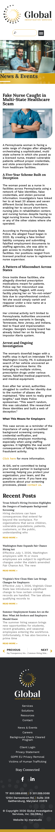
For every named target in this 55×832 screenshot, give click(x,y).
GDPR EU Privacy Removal (27, 756)
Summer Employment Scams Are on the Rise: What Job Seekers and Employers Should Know (26, 615)
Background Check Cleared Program (27, 738)
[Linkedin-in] (32, 779)
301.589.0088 (41, 793)
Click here (9, 458)
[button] (41, 33)
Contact (27, 720)
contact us (34, 484)
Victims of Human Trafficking (27, 761)
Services (27, 705)
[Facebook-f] (22, 779)
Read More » (10, 537)
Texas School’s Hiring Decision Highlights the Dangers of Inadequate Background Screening (27, 506)
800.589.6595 (18, 793)
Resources (27, 715)
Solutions (27, 710)
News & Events (27, 727)
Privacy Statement (27, 752)
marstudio (35, 819)
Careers (27, 732)
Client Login (27, 747)
